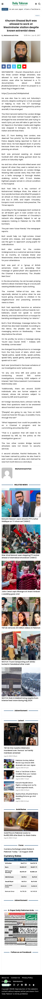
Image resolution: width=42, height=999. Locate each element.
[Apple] (33, 985)
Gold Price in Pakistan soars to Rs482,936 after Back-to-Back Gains (20, 834)
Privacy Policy (27, 977)
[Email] (24, 66)
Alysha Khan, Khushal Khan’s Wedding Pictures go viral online (27, 796)
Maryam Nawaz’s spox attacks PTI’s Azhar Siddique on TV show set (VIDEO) (20, 520)
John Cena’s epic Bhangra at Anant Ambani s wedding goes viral (21, 592)
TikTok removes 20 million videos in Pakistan (21, 628)
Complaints (6, 981)
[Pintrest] (22, 985)
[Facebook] (4, 66)
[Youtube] (10, 985)
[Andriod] (29, 985)
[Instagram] (14, 985)
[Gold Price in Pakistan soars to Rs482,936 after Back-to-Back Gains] (21, 821)
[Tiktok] (18, 985)
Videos (37, 15)
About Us (5, 977)
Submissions (18, 981)
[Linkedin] (26, 985)
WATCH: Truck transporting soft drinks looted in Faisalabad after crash (18, 663)
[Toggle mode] (36, 4)
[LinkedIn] (9, 66)
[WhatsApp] (19, 66)
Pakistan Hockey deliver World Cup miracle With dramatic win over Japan (25, 762)
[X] (14, 66)
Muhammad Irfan (11, 35)
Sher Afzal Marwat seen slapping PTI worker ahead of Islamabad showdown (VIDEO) (20, 556)
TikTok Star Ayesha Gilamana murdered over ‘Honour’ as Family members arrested (18, 750)
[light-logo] (20, 3)
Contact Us (15, 977)
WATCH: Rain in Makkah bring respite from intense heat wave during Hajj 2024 (20, 699)
